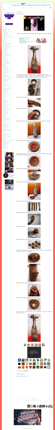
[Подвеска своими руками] (48, 34)
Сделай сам (27, 371)
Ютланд (4, 146)
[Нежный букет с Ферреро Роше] (43, 407)
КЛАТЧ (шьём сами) (5, 76)
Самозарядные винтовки (6, 126)
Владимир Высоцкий (5, 49)
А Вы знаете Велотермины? (6, 34)
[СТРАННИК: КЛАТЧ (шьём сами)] (23, 363)
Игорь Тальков (5, 65)
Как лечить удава (5, 68)
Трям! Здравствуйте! (5, 134)
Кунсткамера (4, 82)
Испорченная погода (5, 67)
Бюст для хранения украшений (7, 43)
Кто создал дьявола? (5, 80)
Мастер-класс (5, 92)
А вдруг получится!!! (5, 33)
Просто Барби (5, 117)
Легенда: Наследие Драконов (6, 84)
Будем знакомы (5, 42)
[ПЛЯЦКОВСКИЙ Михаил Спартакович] (36, 344)
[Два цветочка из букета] (40, 34)
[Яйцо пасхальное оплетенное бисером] (51, 34)
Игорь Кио (4, 64)
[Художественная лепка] (37, 407)
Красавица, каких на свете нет (6, 79)
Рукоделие (4, 120)
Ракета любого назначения (6, 118)
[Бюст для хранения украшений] (33, 34)
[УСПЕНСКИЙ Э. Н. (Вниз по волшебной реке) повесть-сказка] (28, 344)
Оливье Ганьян (5, 100)
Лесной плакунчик (5, 85)
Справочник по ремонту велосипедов (7, 130)
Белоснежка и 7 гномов (6, 40)
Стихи (4, 132)
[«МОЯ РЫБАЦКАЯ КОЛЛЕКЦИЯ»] (43, 344)
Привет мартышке (5, 114)
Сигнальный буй (5, 127)
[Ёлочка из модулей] (40, 407)
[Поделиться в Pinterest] (27, 370)
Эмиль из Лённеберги (5, 147)
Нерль (4, 97)
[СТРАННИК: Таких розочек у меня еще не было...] (34, 363)
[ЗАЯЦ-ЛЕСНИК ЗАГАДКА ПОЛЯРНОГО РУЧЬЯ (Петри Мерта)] (25, 344)
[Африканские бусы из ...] (35, 34)
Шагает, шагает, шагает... (6, 145)
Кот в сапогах (5, 78)
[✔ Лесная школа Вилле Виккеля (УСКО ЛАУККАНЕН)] (22, 407)
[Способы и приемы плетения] (31, 34)
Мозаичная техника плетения (6, 94)
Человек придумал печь (6, 143)
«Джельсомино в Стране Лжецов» (7, 31)
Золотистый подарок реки (6, 63)
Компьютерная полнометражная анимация (8, 77)
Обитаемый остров (5, 99)
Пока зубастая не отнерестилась (7, 109)
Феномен (4, 137)
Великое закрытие (5, 45)
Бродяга (4, 41)
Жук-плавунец (5, 57)
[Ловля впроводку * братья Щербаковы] (31, 407)
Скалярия (4, 128)
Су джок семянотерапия (6, 133)
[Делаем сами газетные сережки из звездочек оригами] (52, 407)
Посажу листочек (5, 110)
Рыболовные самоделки (6, 121)
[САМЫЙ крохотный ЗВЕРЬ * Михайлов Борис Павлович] (28, 407)
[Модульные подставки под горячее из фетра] (49, 407)
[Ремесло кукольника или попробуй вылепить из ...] (42, 34)
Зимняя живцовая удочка (6, 61)
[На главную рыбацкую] (9, 189)
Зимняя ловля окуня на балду (6, 62)
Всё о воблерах (5, 51)
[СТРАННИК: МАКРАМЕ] (41, 363)
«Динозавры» (5, 30)
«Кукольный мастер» (5, 32)
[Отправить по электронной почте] (24, 370)
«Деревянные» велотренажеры (7, 29)
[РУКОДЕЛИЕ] (22, 34)
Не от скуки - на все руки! (6, 96)
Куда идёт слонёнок (5, 81)
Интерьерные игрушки (22, 42)
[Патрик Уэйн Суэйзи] (9, 184)
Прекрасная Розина (5, 113)
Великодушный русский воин (6, 44)
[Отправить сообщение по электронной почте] (22, 370)
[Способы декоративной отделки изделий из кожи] (18, 34)
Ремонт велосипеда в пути (6, 119)
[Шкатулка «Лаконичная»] (37, 34)
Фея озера (4, 138)
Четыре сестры (5, 144)
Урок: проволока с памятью (6, 135)
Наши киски (4, 95)
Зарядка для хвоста (5, 59)
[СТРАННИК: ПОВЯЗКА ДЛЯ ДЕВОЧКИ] (27, 363)
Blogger (31, 428)
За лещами (4, 58)
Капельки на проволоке (6, 75)
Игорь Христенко (5, 66)
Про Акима (4, 116)
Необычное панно (22, 40)
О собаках (4, 98)
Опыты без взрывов (5, 101)
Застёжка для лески (5, 60)
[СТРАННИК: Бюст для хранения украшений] (19, 363)
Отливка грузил (5, 102)
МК (25, 371)
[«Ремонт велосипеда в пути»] (25, 407)
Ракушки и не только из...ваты (24, 39)
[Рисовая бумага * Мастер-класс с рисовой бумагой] (24, 34)
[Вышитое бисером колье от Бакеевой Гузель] (29, 34)
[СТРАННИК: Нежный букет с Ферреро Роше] (38, 363)
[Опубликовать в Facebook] (26, 370)
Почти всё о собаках (5, 112)
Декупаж (24, 371)
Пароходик (4, 103)
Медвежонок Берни (5, 93)
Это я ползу (4, 148)
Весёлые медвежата (5, 48)
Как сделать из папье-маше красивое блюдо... (26, 41)
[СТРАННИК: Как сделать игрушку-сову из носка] (49, 363)
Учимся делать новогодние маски (7, 136)
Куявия (4, 83)
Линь (3, 86)
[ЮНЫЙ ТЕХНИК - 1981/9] (32, 344)
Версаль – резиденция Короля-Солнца (7, 46)
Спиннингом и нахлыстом (6, 129)
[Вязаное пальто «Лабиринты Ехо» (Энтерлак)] (20, 34)
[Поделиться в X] (25, 370)
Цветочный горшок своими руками (24, 37)
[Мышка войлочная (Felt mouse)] (46, 34)
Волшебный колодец (5, 50)
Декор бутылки (21, 38)
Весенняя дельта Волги (6, 47)
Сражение (4, 131)
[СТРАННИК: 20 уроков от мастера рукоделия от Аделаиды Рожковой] (45, 363)
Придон (4, 115)
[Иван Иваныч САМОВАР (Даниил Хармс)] (40, 344)
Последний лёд (5, 111)
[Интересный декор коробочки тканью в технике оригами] (46, 407)
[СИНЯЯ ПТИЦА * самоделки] (26, 34)
